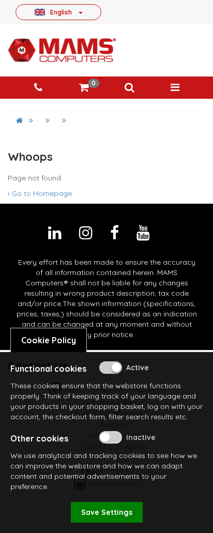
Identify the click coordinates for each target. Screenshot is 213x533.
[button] (129, 87)
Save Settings (106, 512)
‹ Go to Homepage (40, 193)
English (61, 12)
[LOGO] (62, 50)
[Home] (19, 120)
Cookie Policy (48, 340)
